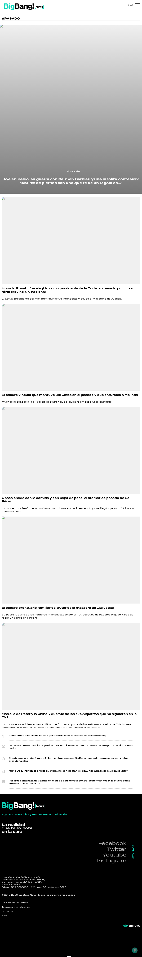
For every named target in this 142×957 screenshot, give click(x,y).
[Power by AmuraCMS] (131, 926)
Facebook (112, 843)
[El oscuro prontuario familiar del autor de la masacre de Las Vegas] (71, 560)
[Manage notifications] (134, 950)
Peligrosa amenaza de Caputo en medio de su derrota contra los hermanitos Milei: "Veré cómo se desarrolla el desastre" (69, 782)
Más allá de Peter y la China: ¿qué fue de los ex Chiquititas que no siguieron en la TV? (69, 715)
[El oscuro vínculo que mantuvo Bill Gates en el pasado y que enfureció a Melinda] (71, 347)
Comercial (8, 911)
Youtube (114, 855)
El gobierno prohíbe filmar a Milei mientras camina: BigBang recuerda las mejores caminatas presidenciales (68, 759)
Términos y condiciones (16, 907)
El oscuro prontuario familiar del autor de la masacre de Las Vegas (58, 608)
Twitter (116, 849)
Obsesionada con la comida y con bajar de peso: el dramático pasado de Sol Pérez (66, 499)
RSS (4, 915)
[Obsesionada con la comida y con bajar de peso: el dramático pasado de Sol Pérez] (71, 450)
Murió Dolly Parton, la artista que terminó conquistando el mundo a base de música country (68, 770)
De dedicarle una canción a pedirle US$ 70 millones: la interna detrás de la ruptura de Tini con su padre (71, 747)
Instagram (111, 860)
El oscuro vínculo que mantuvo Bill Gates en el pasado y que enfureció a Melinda (70, 395)
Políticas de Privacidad (15, 902)
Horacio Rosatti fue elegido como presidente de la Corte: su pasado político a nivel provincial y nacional (67, 290)
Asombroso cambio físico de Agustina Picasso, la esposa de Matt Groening (57, 735)
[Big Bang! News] (24, 6)
